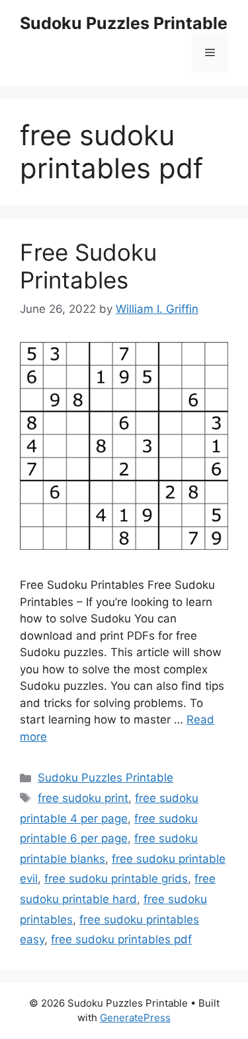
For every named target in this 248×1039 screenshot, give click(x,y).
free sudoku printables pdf (121, 939)
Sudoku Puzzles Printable (123, 23)
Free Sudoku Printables (88, 266)
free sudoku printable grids (116, 878)
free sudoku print (83, 798)
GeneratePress (135, 1017)
